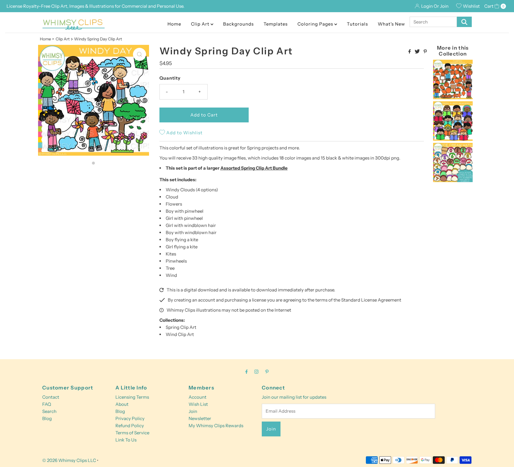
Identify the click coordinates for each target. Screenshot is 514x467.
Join (193, 411)
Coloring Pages (315, 24)
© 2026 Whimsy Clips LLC (69, 460)
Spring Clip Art (181, 327)
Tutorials (357, 24)
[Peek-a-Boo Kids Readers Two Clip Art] (453, 139)
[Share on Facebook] (410, 52)
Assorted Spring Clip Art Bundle (254, 168)
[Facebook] (246, 371)
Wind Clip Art (180, 334)
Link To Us (126, 440)
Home (174, 24)
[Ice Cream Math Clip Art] (453, 180)
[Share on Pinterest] (425, 52)
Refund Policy (129, 425)
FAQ (46, 404)
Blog (47, 418)
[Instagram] (256, 371)
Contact (50, 397)
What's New (391, 24)
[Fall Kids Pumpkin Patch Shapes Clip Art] (453, 97)
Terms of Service (132, 433)
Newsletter (200, 418)
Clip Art (201, 24)
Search (49, 411)
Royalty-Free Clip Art (45, 6)
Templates (276, 24)
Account (197, 397)
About (121, 404)
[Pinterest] (267, 371)
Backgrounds (238, 24)
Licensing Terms (132, 397)
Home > (47, 39)
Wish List (198, 404)
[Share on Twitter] (418, 52)
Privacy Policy (130, 418)
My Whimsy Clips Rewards (216, 425)
